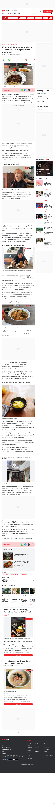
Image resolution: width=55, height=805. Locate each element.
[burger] (52, 14)
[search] (41, 11)
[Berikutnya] (35, 692)
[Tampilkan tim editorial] (34, 603)
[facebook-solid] (25, 91)
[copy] (32, 91)
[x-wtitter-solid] (29, 91)
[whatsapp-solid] (22, 91)
